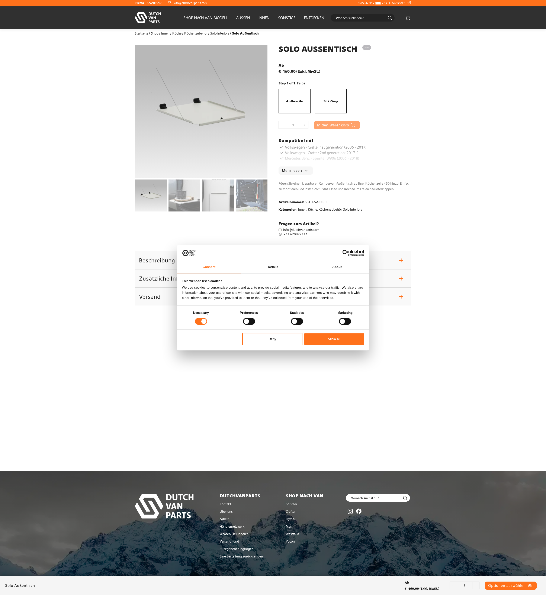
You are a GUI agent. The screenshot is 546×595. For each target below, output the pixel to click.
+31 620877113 (295, 234)
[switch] (249, 321)
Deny (272, 339)
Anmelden (399, 3)
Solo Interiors (219, 33)
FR (385, 3)
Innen (264, 18)
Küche (177, 33)
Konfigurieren (154, 484)
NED (369, 3)
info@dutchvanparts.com (190, 3)
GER (378, 3)
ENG (361, 3)
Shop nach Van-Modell (205, 18)
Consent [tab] (209, 267)
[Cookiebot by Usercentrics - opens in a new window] (345, 253)
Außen (243, 18)
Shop (154, 33)
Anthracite (294, 101)
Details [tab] (273, 267)
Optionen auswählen (507, 585)
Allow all (334, 339)
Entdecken (314, 18)
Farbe (301, 83)
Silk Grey (331, 101)
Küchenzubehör (196, 33)
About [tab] (337, 267)
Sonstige (286, 18)
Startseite (141, 33)
